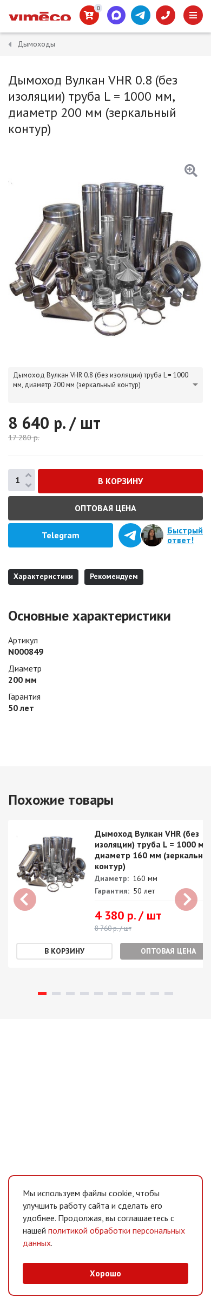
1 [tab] (42, 993)
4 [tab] (84, 993)
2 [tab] (56, 993)
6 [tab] (112, 993)
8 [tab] (140, 993)
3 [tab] (70, 993)
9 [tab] (154, 993)
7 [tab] (126, 993)
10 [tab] (168, 993)
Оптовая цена (105, 508)
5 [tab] (98, 993)
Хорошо (105, 1273)
